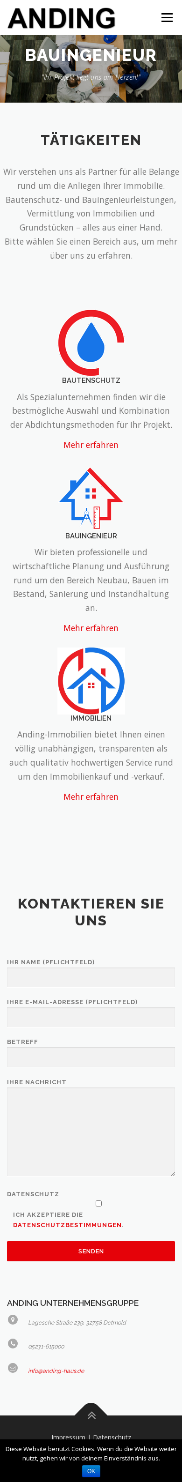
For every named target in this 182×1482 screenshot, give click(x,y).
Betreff (22, 1041)
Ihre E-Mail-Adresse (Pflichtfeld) (72, 1001)
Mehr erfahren (91, 444)
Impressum (68, 1437)
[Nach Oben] (91, 1415)
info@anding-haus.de (56, 1370)
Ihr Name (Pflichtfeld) (51, 962)
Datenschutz (112, 1437)
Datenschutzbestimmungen (67, 1225)
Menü (166, 18)
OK (91, 1471)
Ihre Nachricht (37, 1082)
